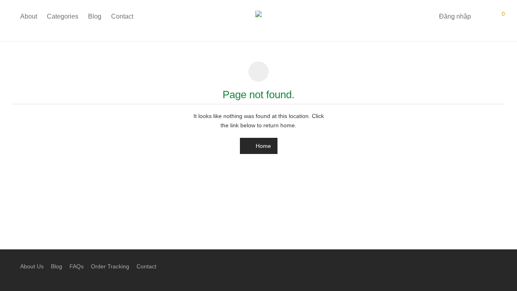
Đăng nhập (455, 16)
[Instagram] (489, 266)
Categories (62, 16)
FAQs (76, 266)
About (28, 16)
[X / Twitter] (502, 266)
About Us (32, 266)
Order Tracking (110, 266)
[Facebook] (476, 266)
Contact (122, 16)
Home (262, 146)
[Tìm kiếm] (427, 16)
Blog (94, 16)
